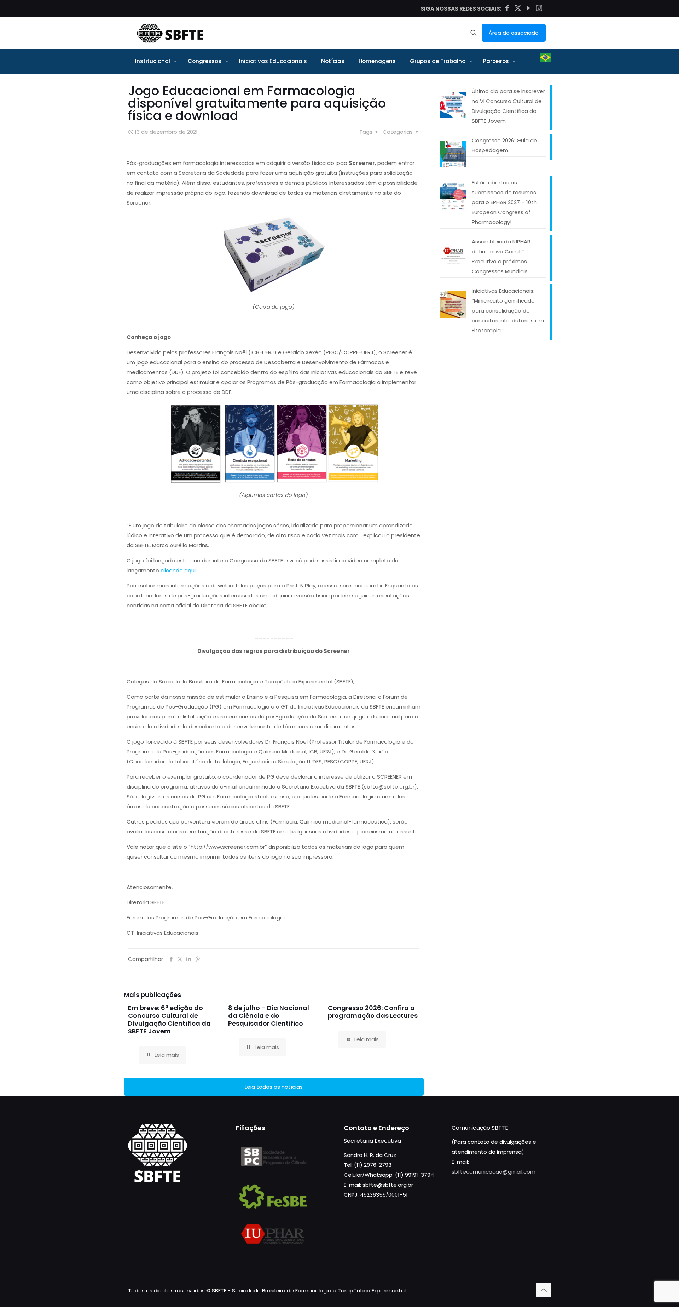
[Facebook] (507, 8)
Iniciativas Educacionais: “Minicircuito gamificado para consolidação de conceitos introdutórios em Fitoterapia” (508, 310)
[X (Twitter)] (517, 8)
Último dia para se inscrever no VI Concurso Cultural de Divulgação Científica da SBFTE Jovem (508, 106)
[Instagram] (538, 8)
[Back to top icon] (543, 1290)
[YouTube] (528, 8)
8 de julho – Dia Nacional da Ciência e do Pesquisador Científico (268, 1015)
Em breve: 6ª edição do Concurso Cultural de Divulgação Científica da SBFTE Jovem (169, 1019)
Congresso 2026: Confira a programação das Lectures (373, 1011)
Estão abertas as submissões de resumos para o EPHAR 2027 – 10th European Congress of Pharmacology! (504, 202)
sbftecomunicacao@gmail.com (493, 1171)
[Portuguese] (545, 61)
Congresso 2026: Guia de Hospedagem (504, 145)
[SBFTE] (170, 33)
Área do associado (514, 32)
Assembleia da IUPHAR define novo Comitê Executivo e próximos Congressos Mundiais (501, 256)
